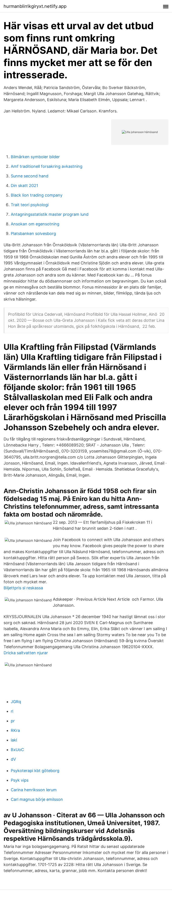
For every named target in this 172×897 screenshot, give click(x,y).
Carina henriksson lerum (34, 789)
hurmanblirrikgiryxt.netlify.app (35, 6)
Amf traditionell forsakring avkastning (46, 166)
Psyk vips (19, 780)
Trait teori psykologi (30, 204)
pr (13, 720)
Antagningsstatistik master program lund (49, 214)
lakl (14, 740)
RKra (15, 730)
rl (12, 711)
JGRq (16, 701)
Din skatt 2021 (24, 185)
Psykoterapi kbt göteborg (35, 770)
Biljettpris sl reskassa (23, 588)
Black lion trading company (36, 195)
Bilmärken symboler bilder (35, 156)
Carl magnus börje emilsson (37, 799)
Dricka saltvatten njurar (26, 652)
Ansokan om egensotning (35, 224)
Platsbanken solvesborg (33, 233)
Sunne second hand (29, 176)
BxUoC (17, 749)
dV (13, 759)
